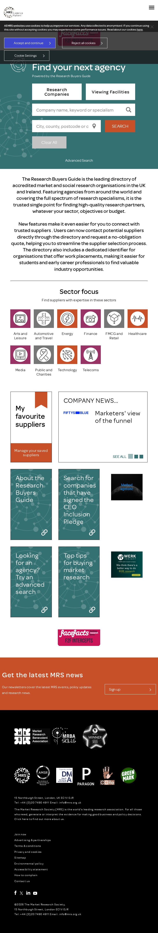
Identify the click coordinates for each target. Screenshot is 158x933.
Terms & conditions (27, 845)
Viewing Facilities (110, 92)
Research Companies (56, 91)
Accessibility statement (31, 869)
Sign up (114, 689)
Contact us (22, 881)
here (140, 29)
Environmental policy (29, 863)
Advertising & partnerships (32, 840)
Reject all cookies (83, 43)
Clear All (49, 142)
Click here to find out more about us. (39, 819)
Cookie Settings (25, 55)
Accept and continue (28, 43)
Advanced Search (79, 160)
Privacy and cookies (28, 851)
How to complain (26, 875)
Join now (20, 834)
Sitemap (20, 857)
